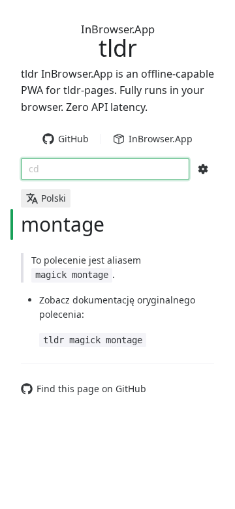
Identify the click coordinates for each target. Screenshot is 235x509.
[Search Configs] (203, 169)
